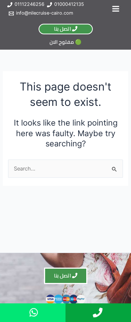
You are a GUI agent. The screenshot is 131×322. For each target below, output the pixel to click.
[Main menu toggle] (116, 9)
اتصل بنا (63, 29)
